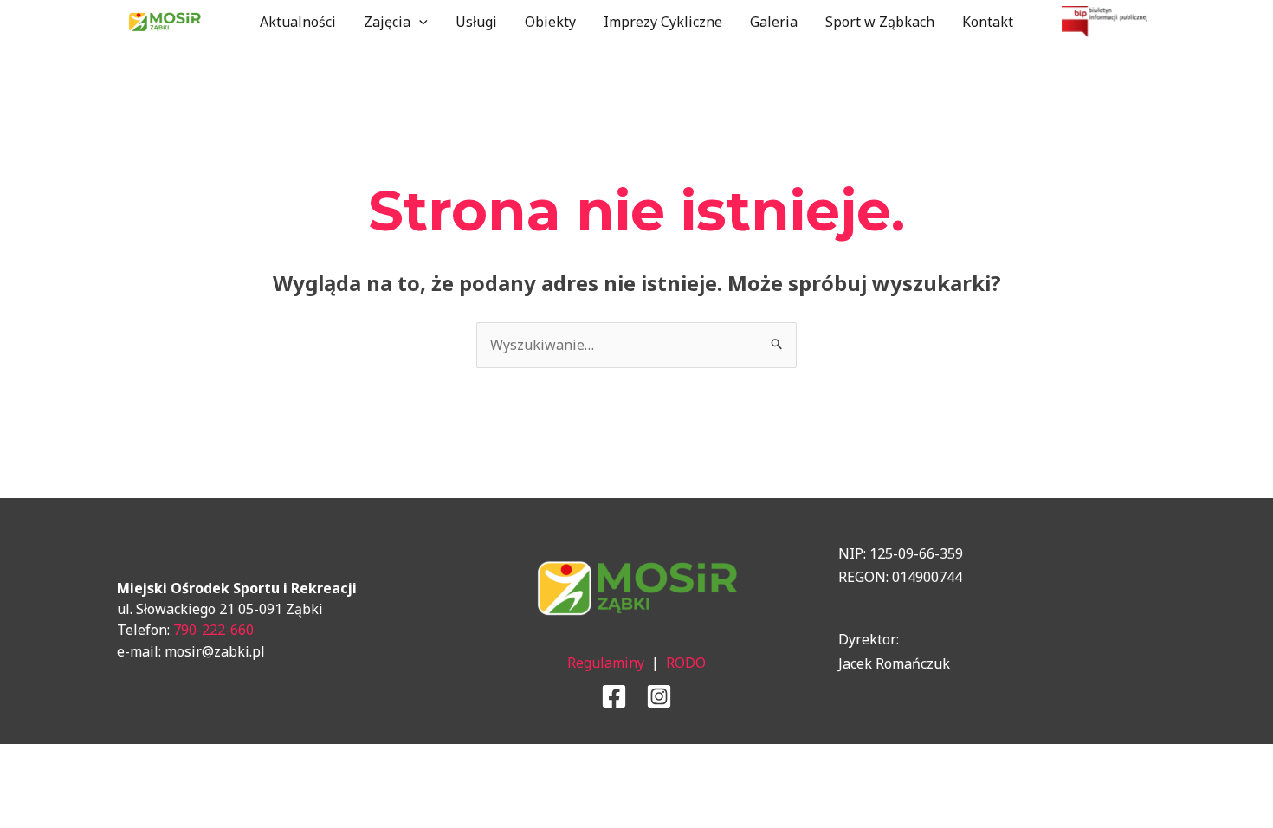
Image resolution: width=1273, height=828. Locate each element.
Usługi (476, 21)
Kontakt (987, 21)
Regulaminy (605, 662)
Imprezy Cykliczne (663, 21)
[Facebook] (614, 696)
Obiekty (550, 21)
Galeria (774, 21)
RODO (686, 662)
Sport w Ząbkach (879, 21)
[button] (419, 21)
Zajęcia (387, 21)
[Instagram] (659, 696)
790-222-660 (213, 629)
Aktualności (298, 21)
